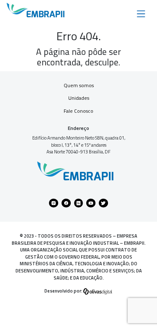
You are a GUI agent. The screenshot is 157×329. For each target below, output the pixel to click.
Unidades (78, 98)
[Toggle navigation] (141, 13)
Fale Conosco (78, 111)
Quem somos (79, 85)
